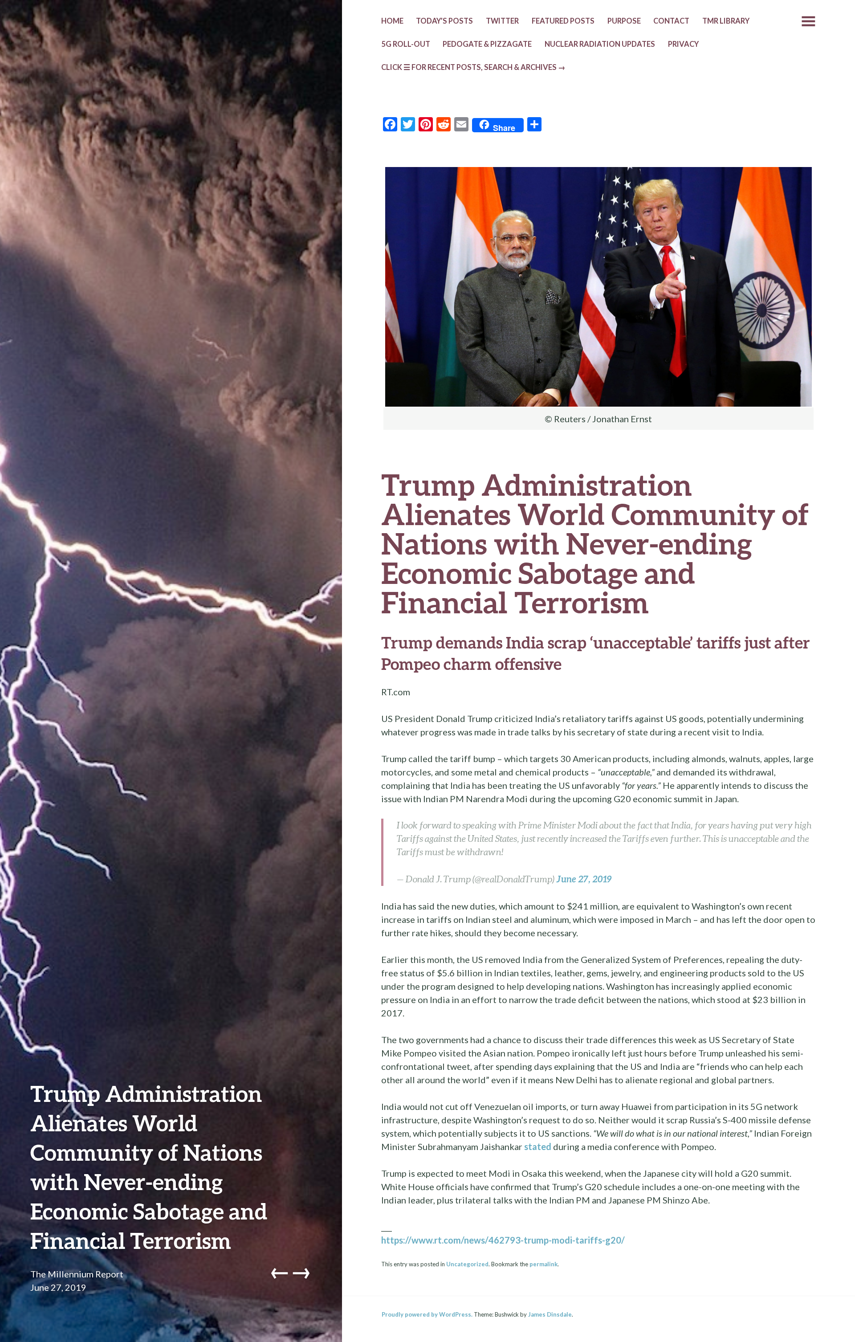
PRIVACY (683, 44)
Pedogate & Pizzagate (487, 44)
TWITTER (502, 20)
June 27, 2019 (584, 878)
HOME (392, 20)
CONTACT (671, 20)
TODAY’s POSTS (444, 20)
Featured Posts (563, 20)
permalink (543, 1264)
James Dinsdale (550, 1314)
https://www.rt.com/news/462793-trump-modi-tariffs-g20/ (503, 1240)
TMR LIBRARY (725, 20)
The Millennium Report (76, 1274)
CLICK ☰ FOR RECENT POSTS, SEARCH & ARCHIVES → (473, 67)
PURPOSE (624, 20)
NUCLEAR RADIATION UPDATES (600, 44)
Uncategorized (467, 1264)
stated (537, 1146)
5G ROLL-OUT (405, 44)
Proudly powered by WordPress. (427, 1314)
